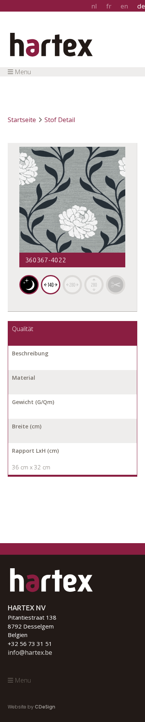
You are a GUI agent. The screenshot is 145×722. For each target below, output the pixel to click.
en (124, 6)
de (141, 6)
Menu (23, 72)
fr (108, 6)
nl (94, 6)
